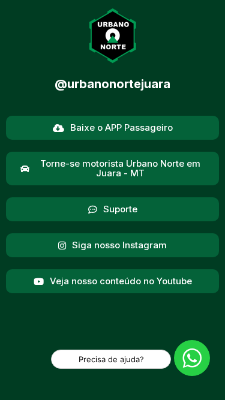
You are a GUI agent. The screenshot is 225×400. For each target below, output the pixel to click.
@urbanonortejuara (112, 84)
